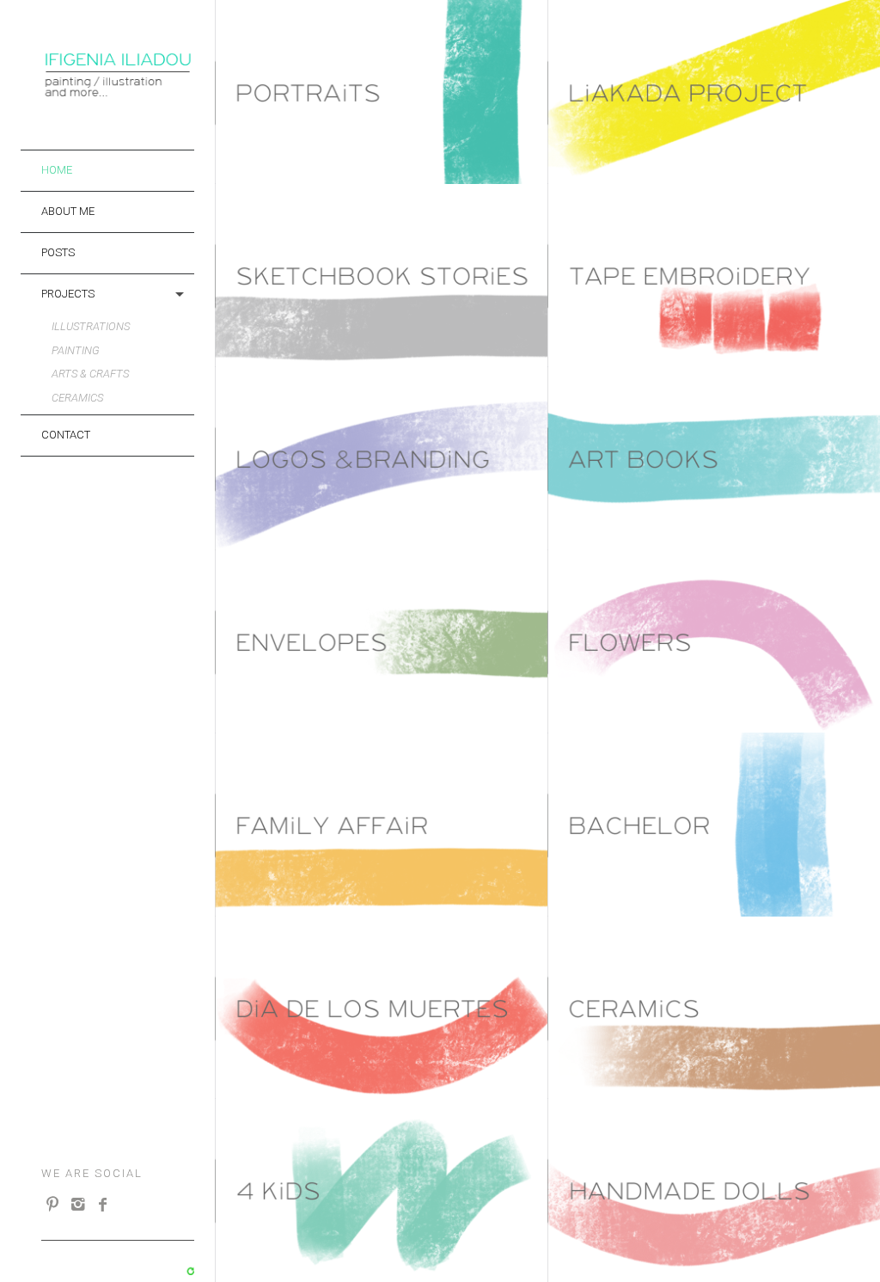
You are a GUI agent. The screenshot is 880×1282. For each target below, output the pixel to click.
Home (56, 169)
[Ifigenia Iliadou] (117, 93)
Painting (76, 350)
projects (68, 293)
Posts (58, 252)
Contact (65, 434)
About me (68, 211)
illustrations (91, 326)
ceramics (77, 397)
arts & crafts (90, 373)
